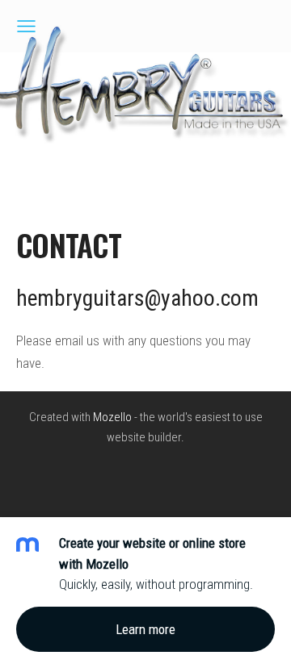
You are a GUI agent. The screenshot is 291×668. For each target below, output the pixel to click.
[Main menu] (26, 26)
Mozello (112, 417)
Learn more (145, 629)
